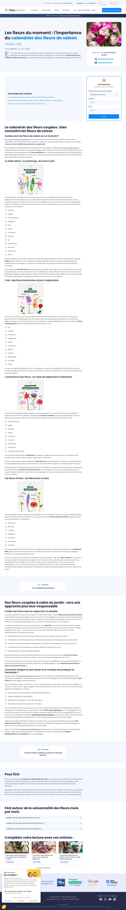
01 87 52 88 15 (68, 3)
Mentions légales (68, 907)
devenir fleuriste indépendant (31, 729)
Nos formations (54, 897)
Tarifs (63, 897)
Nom (90, 107)
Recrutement (71, 897)
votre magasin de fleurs (70, 148)
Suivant (103, 116)
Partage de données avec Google (13, 893)
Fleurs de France (55, 710)
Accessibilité (52, 907)
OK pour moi (34, 900)
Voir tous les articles (44, 868)
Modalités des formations (38, 907)
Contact (65, 899)
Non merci (8, 900)
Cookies (107, 907)
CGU (59, 907)
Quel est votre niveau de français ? (100, 91)
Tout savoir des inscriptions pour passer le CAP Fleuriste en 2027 (16, 857)
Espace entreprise (84, 10)
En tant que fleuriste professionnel (16, 139)
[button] (4, 907)
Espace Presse (74, 899)
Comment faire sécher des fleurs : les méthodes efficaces (43, 857)
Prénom (91, 99)
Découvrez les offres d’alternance (70, 15)
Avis (75, 10)
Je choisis (21, 900)
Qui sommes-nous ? (54, 899)
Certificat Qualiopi (22, 907)
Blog (93, 10)
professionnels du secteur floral (28, 676)
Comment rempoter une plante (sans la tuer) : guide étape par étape (70, 857)
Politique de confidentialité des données (90, 907)
